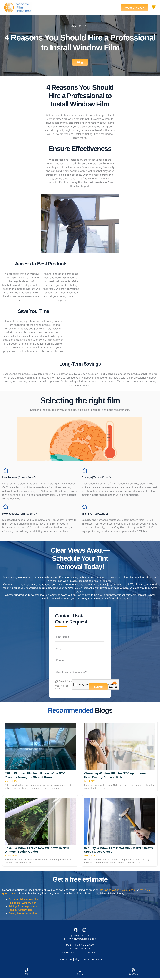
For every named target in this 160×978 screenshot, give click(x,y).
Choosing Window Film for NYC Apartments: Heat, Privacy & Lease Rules (116, 775)
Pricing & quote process (23, 906)
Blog (77, 959)
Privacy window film (20, 909)
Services (80, 974)
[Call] (26, 970)
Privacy (85, 959)
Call (26, 974)
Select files (65, 681)
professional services (122, 594)
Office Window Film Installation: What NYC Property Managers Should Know (35, 775)
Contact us (143, 594)
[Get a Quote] (133, 970)
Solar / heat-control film (23, 913)
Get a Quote (133, 974)
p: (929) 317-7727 (80, 935)
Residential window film (22, 902)
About (69, 959)
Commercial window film (23, 899)
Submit (98, 686)
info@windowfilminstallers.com (117, 890)
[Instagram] (84, 930)
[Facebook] (76, 930)
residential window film (96, 587)
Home (61, 959)
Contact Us (96, 959)
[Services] (80, 970)
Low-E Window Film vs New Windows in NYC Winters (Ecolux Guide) (37, 849)
